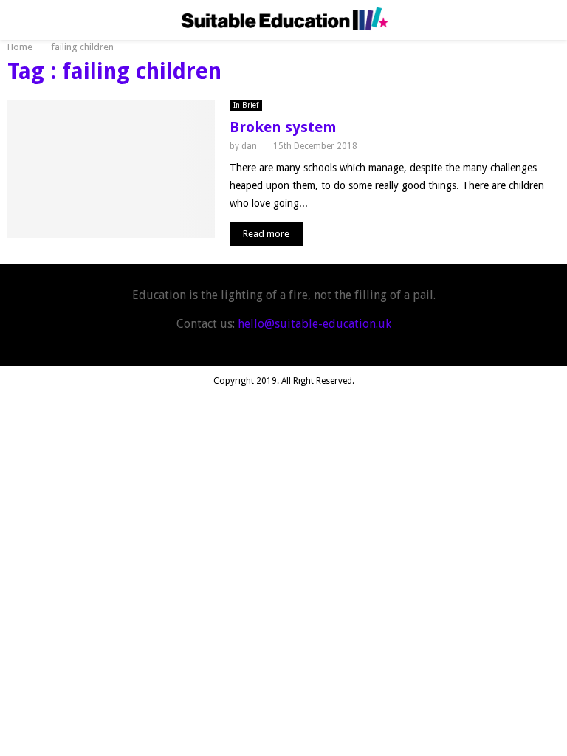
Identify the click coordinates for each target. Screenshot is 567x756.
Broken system (283, 127)
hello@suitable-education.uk (314, 324)
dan (249, 146)
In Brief (245, 105)
